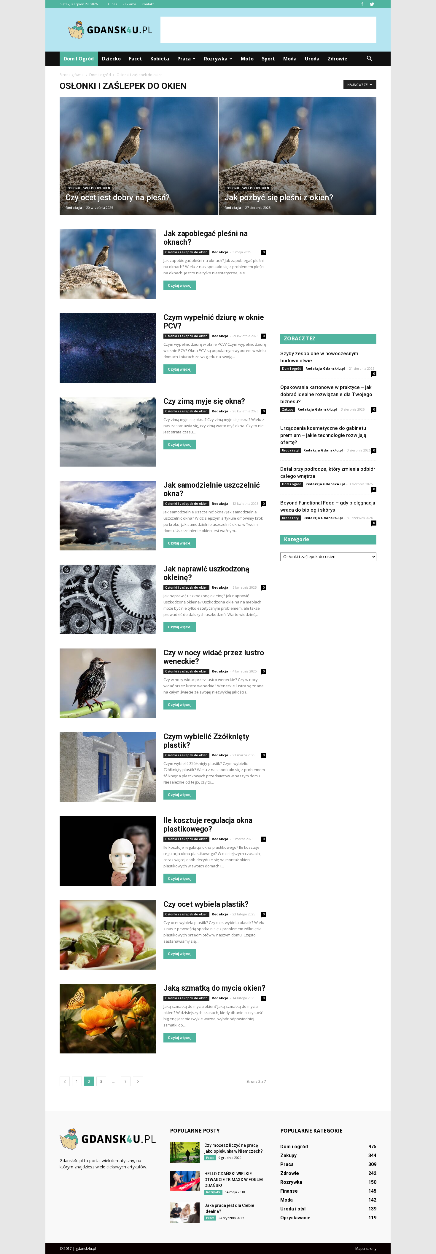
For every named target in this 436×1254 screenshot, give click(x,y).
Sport (268, 58)
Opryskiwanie (295, 1218)
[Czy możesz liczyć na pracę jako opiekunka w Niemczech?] (185, 1152)
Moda (290, 58)
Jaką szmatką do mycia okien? (214, 988)
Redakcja (74, 207)
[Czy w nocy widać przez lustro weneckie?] (108, 683)
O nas (112, 4)
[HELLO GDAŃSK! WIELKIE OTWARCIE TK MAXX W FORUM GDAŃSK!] (185, 1181)
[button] (369, 59)
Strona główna (72, 74)
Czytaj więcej (179, 285)
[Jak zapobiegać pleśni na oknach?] (108, 264)
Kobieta (159, 58)
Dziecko (111, 58)
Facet (135, 58)
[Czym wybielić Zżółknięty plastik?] (108, 767)
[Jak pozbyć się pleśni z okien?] (298, 160)
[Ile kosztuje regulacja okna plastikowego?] (108, 851)
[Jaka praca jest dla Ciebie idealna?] (185, 1212)
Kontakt (148, 4)
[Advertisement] (268, 30)
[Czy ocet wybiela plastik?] (108, 935)
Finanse (289, 1191)
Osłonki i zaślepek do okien (89, 188)
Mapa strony (365, 1248)
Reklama (129, 4)
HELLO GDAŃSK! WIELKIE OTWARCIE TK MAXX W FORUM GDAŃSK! (233, 1179)
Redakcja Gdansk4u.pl (325, 368)
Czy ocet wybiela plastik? (206, 904)
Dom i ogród (79, 58)
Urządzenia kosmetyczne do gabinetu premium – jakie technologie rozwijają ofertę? (323, 435)
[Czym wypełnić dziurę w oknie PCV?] (108, 348)
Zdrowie (337, 58)
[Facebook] (362, 4)
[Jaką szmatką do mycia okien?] (108, 1018)
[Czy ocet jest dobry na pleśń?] (139, 160)
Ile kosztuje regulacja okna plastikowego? (207, 824)
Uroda (312, 58)
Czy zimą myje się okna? (204, 401)
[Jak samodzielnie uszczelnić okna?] (108, 515)
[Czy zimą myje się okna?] (108, 432)
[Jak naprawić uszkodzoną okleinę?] (108, 599)
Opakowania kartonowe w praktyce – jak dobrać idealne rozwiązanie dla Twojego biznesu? (326, 394)
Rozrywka (215, 58)
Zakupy (287, 409)
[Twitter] (371, 4)
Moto (247, 58)
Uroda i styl (290, 450)
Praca (184, 58)
